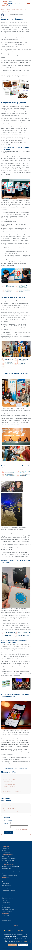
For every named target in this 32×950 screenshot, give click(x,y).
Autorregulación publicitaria (7, 898)
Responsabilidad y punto (7, 911)
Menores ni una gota (6, 902)
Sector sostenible (7, 789)
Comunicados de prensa (6, 920)
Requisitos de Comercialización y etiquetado (10, 866)
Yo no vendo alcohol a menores (8, 909)
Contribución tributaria (9, 784)
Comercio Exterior (7, 781)
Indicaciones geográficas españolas (12, 811)
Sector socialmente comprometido (12, 791)
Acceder (8, 832)
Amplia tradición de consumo (10, 806)
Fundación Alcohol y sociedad (8, 904)
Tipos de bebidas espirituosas (8, 860)
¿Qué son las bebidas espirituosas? (8, 858)
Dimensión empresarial (9, 779)
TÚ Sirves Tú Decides (6, 907)
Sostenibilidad (5, 873)
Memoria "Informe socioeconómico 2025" (16, 768)
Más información (22, 941)
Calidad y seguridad (6, 870)
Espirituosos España (6, 848)
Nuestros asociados (6, 852)
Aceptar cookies (13, 944)
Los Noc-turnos (5, 900)
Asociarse (4, 850)
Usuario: (6, 823)
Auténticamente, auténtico (7, 868)
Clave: (5, 827)
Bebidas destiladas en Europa (10, 808)
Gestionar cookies (23, 944)
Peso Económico (7, 777)
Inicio (2, 9)
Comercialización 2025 (9, 786)
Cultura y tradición (5, 856)
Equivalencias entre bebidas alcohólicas (9, 875)
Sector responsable (6, 895)
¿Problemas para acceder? (22, 829)
